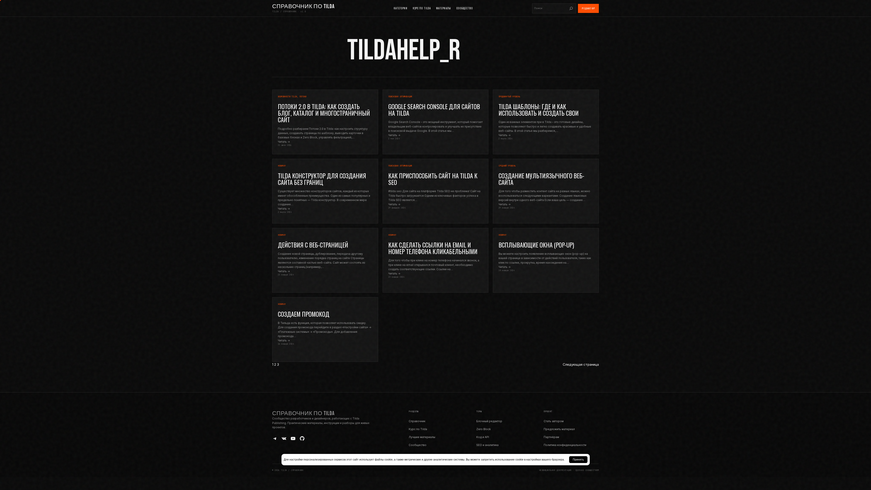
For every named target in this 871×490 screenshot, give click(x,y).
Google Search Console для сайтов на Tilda (434, 109)
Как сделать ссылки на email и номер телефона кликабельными (432, 248)
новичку (282, 166)
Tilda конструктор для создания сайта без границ (322, 179)
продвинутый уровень (509, 97)
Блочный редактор (489, 421)
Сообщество (417, 445)
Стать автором (554, 421)
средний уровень (507, 166)
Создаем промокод (303, 314)
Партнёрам (551, 437)
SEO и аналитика (487, 445)
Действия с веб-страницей (313, 245)
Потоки (302, 97)
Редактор (588, 8)
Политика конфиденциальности (565, 445)
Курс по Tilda (418, 429)
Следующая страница (581, 364)
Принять (578, 459)
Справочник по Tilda (303, 6)
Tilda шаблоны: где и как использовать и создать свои (539, 109)
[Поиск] (571, 8)
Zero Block (483, 429)
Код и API (482, 437)
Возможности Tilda (287, 97)
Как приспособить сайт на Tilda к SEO (432, 179)
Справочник (417, 421)
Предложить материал (559, 429)
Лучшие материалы (422, 437)
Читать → (284, 141)
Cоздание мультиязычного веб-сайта (541, 179)
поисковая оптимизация (400, 97)
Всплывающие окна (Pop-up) (536, 245)
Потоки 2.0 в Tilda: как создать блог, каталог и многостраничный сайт (324, 113)
